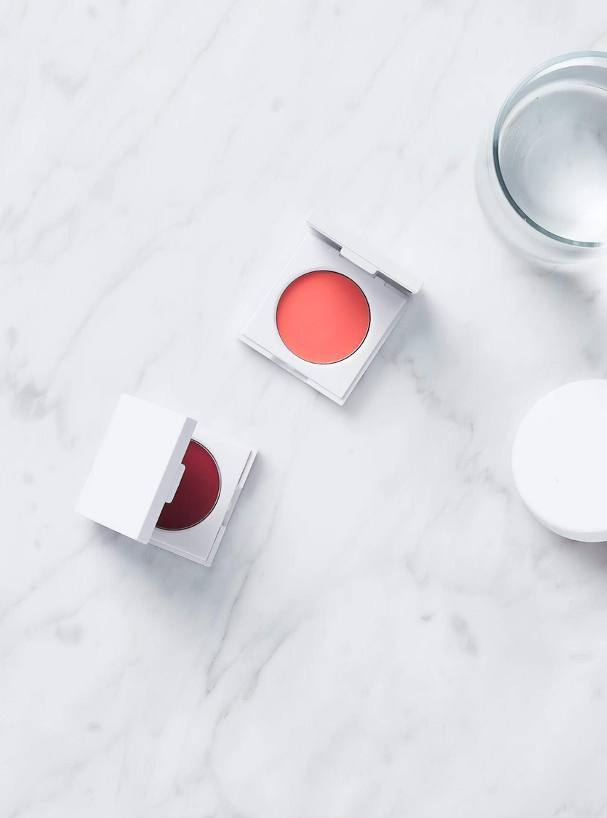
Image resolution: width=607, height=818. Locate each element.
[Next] (465, 388)
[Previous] (142, 388)
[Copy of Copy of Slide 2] (304, 472)
